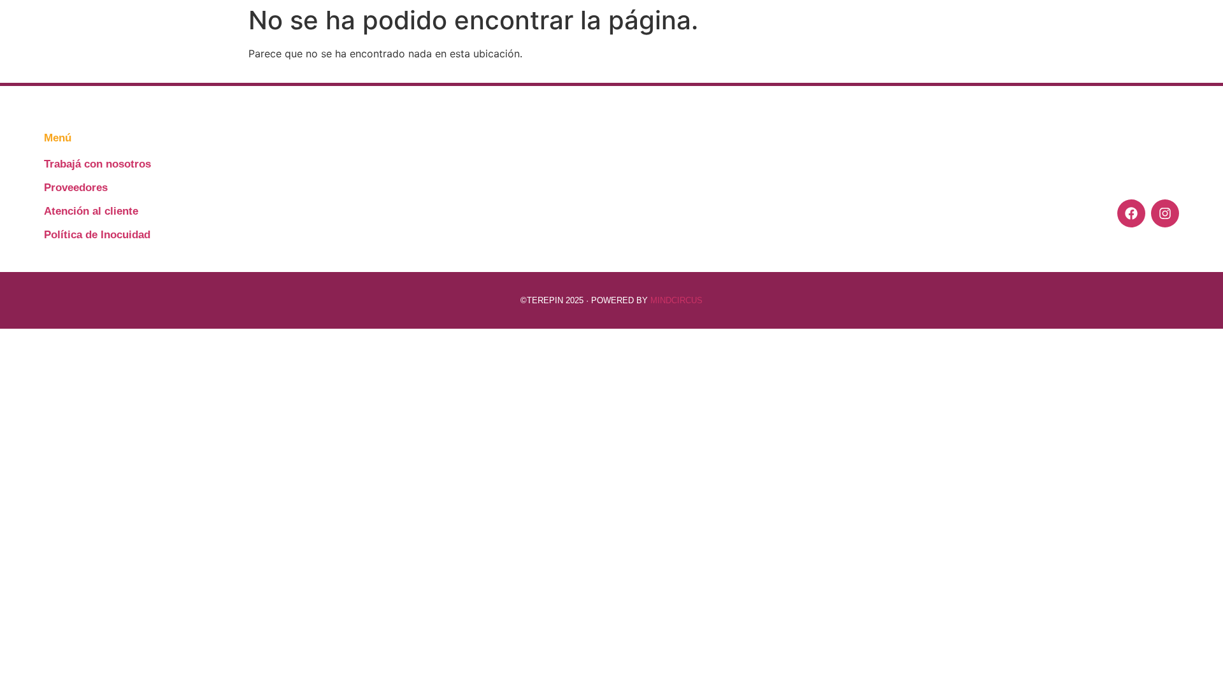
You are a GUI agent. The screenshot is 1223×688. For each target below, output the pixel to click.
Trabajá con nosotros (97, 164)
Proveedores (76, 188)
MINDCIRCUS (676, 300)
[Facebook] (1131, 213)
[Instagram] (1165, 213)
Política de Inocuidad (97, 235)
